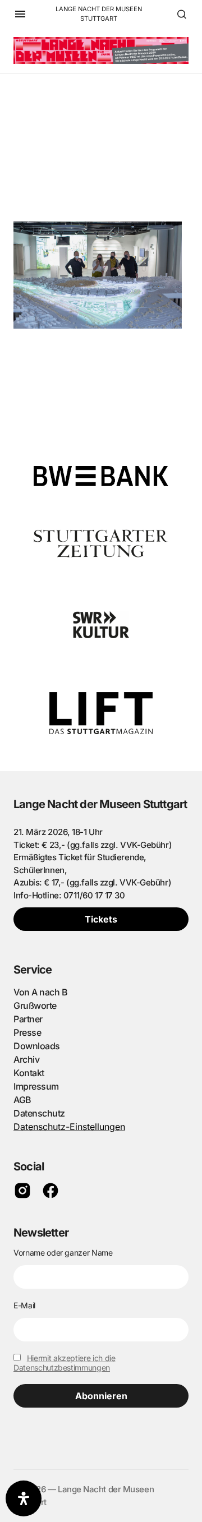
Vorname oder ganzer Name (63, 1252)
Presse (27, 1032)
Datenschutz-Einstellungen (69, 1126)
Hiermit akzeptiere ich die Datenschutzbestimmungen (64, 1362)
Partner (28, 1019)
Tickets (101, 919)
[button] (20, 14)
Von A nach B (40, 992)
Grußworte (35, 1005)
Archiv (26, 1059)
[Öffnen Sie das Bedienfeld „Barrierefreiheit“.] (24, 1498)
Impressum (36, 1086)
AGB (22, 1099)
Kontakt (28, 1072)
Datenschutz (39, 1113)
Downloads (36, 1045)
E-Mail (24, 1305)
